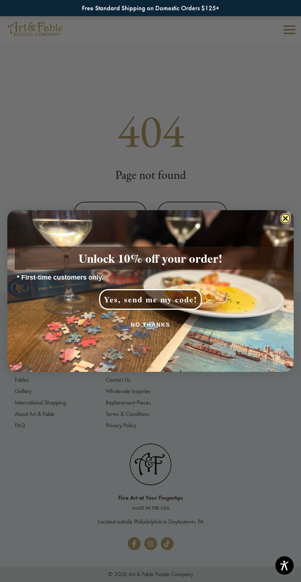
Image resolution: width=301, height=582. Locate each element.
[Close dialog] (285, 218)
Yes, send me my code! (150, 299)
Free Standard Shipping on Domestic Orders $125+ (150, 8)
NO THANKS (150, 324)
